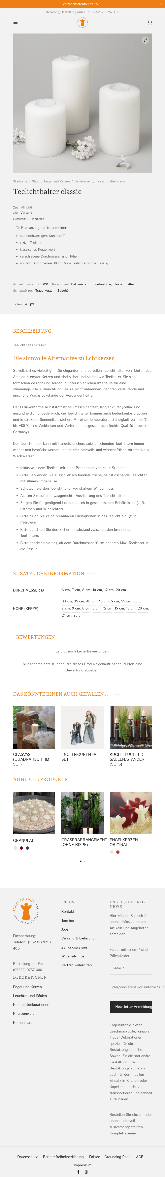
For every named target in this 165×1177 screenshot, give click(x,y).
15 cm (119, 608)
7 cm (76, 590)
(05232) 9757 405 (106, 12)
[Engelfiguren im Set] (82, 727)
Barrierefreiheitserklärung (63, 1157)
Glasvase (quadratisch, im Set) (31, 759)
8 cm (86, 590)
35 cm (79, 601)
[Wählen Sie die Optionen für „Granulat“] (34, 824)
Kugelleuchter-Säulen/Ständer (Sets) (127, 759)
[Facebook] (26, 304)
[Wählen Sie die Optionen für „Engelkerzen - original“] (130, 824)
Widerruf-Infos (72, 956)
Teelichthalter (124, 284)
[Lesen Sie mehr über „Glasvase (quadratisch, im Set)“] (34, 739)
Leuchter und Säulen (30, 996)
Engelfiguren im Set (79, 757)
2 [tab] (84, 861)
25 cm (78, 615)
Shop (35, 181)
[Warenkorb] (149, 22)
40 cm (91, 601)
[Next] (146, 817)
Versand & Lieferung (78, 938)
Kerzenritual (22, 1022)
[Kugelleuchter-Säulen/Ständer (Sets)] (131, 727)
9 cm (76, 608)
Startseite (20, 181)
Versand (26, 212)
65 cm (138, 601)
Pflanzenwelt (23, 1013)
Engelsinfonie (101, 284)
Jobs (64, 929)
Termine (67, 920)
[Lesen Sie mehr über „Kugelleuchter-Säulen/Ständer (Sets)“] (124, 739)
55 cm (126, 601)
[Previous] (19, 817)
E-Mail (118, 968)
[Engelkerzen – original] (131, 813)
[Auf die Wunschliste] (25, 739)
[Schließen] (161, 3)
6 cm (66, 590)
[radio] (15, 848)
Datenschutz (27, 1157)
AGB (139, 1157)
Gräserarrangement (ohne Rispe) (84, 842)
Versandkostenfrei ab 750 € (82, 4)
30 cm (67, 601)
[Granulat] (34, 813)
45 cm (104, 601)
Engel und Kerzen (57, 181)
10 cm (97, 590)
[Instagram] (86, 1172)
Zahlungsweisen (74, 947)
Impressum (82, 1165)
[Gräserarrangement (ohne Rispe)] (82, 813)
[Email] (32, 304)
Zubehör (64, 290)
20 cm (121, 590)
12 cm (109, 590)
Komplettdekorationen (31, 1004)
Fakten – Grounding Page (110, 1157)
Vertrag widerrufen (76, 965)
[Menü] (15, 22)
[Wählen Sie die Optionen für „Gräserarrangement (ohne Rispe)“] (82, 824)
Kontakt (67, 911)
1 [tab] (80, 861)
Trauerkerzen (44, 290)
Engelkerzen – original (125, 842)
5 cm (115, 601)
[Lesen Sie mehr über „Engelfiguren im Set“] (75, 739)
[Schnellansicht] (43, 739)
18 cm (131, 608)
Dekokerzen (83, 181)
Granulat (23, 841)
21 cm (66, 615)
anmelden (59, 227)
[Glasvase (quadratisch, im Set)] (34, 727)
